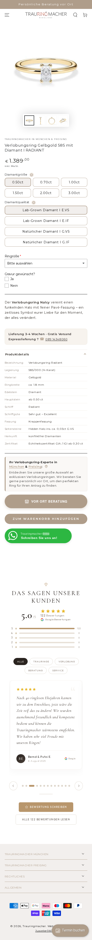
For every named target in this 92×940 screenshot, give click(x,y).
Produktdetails (17, 354)
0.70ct (46, 182)
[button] (75, 15)
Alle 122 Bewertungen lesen (46, 819)
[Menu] (7, 15)
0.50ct (17, 182)
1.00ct (74, 182)
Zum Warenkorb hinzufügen (46, 518)
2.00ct (46, 193)
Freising (35, 466)
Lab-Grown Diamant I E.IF (46, 221)
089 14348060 (56, 339)
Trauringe (41, 661)
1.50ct (18, 193)
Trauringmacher (34, 926)
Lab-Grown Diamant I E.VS (46, 210)
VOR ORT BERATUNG (49, 501)
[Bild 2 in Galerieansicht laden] (40, 120)
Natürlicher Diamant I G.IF (46, 242)
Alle (20, 661)
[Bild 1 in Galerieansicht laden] (29, 120)
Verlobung (67, 661)
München (16, 466)
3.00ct (74, 193)
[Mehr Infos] (31, 175)
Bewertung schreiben (48, 807)
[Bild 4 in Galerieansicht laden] (63, 120)
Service (58, 670)
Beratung (35, 670)
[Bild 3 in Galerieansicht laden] (51, 120)
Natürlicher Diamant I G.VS (46, 231)
